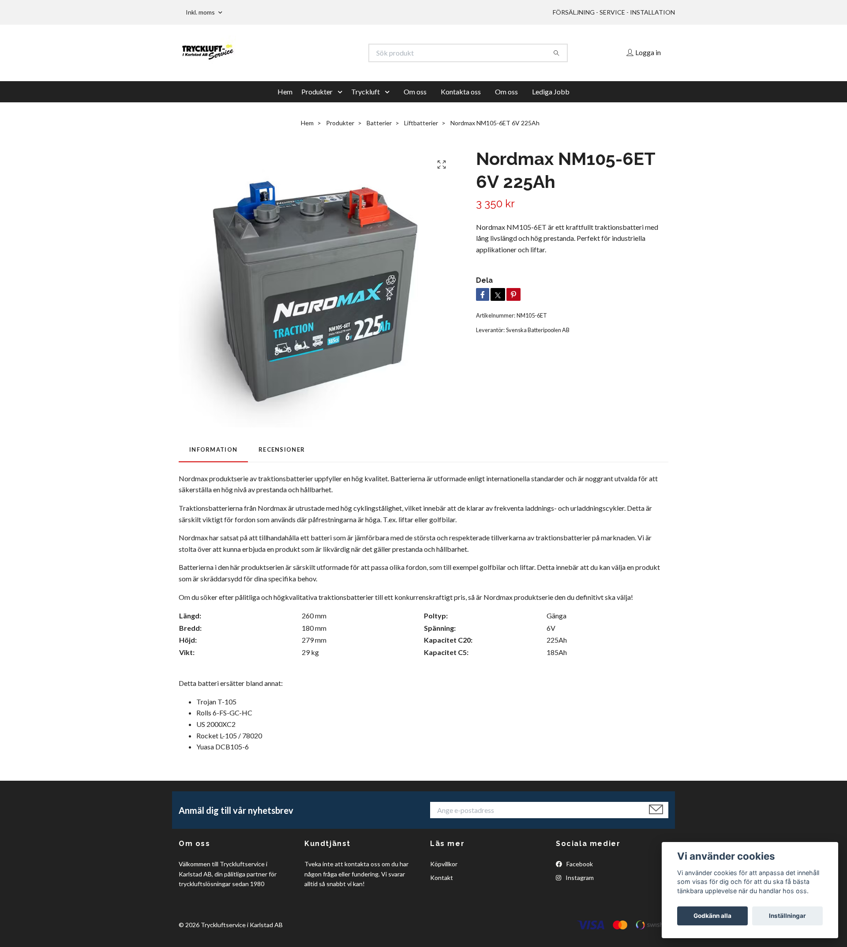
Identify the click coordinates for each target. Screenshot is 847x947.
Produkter (317, 91)
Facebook (579, 864)
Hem (284, 91)
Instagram (579, 877)
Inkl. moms (201, 12)
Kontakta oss (461, 91)
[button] (341, 92)
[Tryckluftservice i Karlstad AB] (301, 53)
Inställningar (787, 915)
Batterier (379, 123)
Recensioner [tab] (282, 449)
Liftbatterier (421, 123)
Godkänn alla (712, 915)
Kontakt (441, 877)
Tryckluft (365, 91)
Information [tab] (213, 449)
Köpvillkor (443, 864)
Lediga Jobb (551, 91)
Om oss (415, 91)
